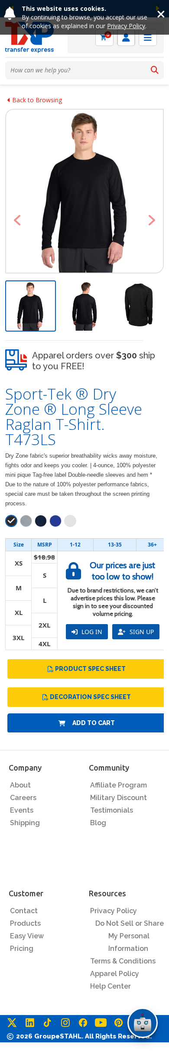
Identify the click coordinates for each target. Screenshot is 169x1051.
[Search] (155, 70)
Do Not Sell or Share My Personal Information (129, 936)
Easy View (27, 936)
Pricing (21, 948)
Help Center (110, 986)
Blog (98, 823)
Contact (24, 911)
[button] (17, 220)
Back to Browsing (36, 100)
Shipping (25, 823)
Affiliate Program (118, 785)
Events (21, 810)
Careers (23, 798)
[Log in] (126, 37)
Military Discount (118, 798)
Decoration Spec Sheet (90, 696)
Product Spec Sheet (90, 668)
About (20, 785)
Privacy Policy (126, 26)
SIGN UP (141, 632)
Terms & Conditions (123, 961)
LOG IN (91, 632)
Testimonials (111, 810)
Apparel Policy (114, 974)
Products (25, 923)
